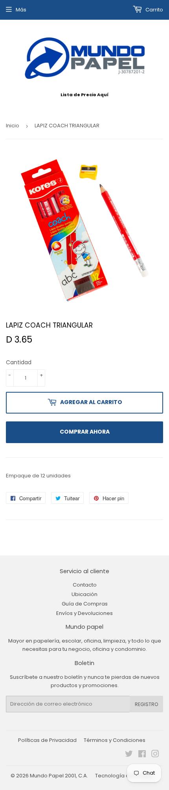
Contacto (85, 585)
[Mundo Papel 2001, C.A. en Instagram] (155, 755)
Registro (146, 704)
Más (21, 9)
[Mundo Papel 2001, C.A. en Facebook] (142, 755)
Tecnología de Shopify (124, 775)
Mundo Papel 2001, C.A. (59, 775)
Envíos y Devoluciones (84, 613)
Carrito (153, 9)
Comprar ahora (85, 432)
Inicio (12, 125)
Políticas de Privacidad (47, 740)
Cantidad (18, 362)
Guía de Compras (85, 603)
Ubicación (84, 594)
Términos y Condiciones (114, 740)
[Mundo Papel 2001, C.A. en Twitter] (129, 755)
